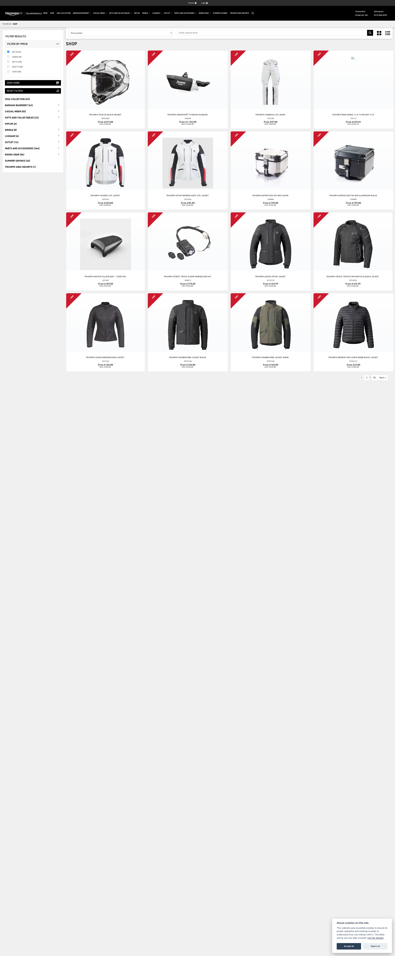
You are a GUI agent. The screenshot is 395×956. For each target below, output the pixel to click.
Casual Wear (99, 13)
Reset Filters (15, 90)
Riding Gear (204, 13)
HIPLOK (137, 13)
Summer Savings (220, 13)
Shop (52, 13)
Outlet (167, 13)
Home (45, 13)
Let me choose (376, 938)
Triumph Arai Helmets (239, 13)
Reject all (375, 946)
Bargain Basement (81, 13)
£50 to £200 (17, 62)
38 (374, 377)
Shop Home (13, 82)
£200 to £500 (17, 66)
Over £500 (16, 71)
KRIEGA (145, 13)
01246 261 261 (361, 15)
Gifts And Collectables (119, 13)
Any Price (16, 52)
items (191, 3)
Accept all (349, 946)
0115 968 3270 (380, 15)
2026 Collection (64, 13)
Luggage (156, 13)
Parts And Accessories (184, 13)
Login (203, 3)
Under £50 (16, 57)
